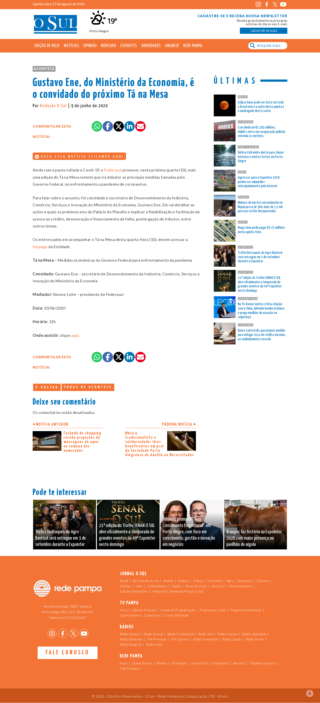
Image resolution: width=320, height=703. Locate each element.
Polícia (198, 581)
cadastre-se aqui (263, 30)
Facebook (266, 4)
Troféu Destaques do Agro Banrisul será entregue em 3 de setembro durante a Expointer (260, 257)
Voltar (49, 387)
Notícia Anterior (52, 424)
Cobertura (152, 615)
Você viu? (218, 586)
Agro (229, 581)
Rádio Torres (255, 639)
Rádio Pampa (129, 634)
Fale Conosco (67, 653)
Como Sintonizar (176, 615)
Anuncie (172, 46)
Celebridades (157, 586)
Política (183, 581)
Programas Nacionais (246, 610)
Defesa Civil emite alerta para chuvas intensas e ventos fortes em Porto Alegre (261, 157)
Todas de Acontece (88, 387)
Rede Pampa (192, 46)
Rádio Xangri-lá (130, 644)
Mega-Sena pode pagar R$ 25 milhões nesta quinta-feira (261, 230)
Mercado (108, 46)
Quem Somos (130, 615)
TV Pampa (178, 663)
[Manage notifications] (309, 693)
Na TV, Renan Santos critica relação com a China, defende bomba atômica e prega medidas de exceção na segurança (261, 310)
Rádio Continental (180, 634)
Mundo (168, 581)
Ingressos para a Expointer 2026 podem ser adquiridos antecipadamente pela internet (259, 182)
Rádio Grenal (153, 634)
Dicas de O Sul (196, 586)
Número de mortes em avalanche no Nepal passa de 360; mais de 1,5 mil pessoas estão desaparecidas (260, 207)
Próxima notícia (177, 424)
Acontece (44, 68)
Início (124, 610)
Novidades (220, 663)
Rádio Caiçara (227, 634)
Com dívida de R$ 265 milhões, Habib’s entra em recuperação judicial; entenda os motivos (261, 132)
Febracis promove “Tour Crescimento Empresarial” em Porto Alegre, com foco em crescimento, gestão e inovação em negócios (189, 532)
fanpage (40, 246)
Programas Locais (213, 610)
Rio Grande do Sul (145, 581)
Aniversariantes (240, 586)
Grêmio (125, 586)
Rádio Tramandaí (205, 639)
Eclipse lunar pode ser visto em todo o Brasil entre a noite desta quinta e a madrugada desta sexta (261, 107)
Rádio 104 (205, 634)
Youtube (283, 4)
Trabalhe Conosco (262, 663)
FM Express (180, 639)
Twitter (274, 4)
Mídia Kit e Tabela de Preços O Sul (178, 591)
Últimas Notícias (144, 610)
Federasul (113, 170)
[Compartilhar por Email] (140, 126)
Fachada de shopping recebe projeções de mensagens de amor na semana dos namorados (82, 442)
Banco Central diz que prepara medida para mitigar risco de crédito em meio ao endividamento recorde (261, 335)
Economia (214, 581)
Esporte (263, 581)
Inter (139, 586)
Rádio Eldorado (131, 639)
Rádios (162, 663)
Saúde (176, 586)
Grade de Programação (177, 610)
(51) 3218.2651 (74, 617)
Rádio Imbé (154, 644)
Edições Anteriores (134, 591)
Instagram (258, 4)
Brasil (124, 581)
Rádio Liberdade (254, 634)
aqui (75, 335)
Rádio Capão (231, 639)
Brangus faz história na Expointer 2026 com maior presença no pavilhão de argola (253, 538)
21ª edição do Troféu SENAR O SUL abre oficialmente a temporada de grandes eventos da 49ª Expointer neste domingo (260, 284)
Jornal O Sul (55, 24)
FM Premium (157, 639)
